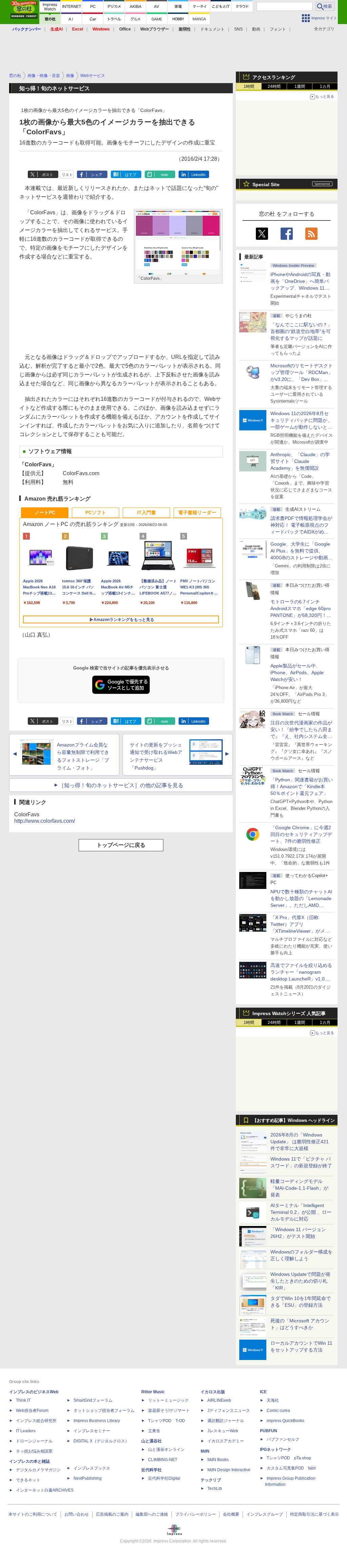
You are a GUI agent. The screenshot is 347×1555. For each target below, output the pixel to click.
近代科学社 (151, 1469)
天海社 (273, 1400)
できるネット (28, 1480)
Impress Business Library (97, 1420)
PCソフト (95, 512)
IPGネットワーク (275, 1449)
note (164, 175)
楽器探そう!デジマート (169, 1410)
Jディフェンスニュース (228, 1410)
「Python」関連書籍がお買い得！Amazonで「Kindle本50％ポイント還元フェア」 (301, 786)
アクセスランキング (273, 77)
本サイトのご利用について (32, 1514)
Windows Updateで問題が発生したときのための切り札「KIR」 (300, 1280)
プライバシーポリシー (195, 1514)
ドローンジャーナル (34, 1441)
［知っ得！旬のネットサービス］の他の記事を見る (121, 785)
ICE (263, 1391)
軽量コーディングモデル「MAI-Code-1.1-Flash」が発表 (299, 1188)
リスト (67, 175)
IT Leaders (26, 1430)
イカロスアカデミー (225, 1441)
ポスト (47, 175)
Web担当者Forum (32, 1410)
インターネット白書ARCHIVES (45, 1490)
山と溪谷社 (151, 1441)
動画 (256, 29)
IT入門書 (146, 512)
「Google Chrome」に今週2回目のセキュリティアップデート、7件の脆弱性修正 (301, 834)
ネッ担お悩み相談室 (34, 1451)
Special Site (266, 184)
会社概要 (231, 1514)
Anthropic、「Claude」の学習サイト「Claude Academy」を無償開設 (300, 461)
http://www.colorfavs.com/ (44, 821)
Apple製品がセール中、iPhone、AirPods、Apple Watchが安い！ (297, 672)
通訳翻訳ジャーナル (225, 1420)
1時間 (249, 86)
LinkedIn (198, 175)
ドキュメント (212, 29)
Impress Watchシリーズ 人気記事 (289, 1013)
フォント (278, 29)
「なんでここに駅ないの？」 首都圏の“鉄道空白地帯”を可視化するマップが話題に (303, 331)
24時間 (274, 86)
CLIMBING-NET (162, 1459)
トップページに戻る (121, 845)
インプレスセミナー (92, 1430)
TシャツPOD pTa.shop (289, 1458)
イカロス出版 (213, 1391)
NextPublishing (88, 1478)
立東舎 (154, 1430)
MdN (205, 1451)
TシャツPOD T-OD (166, 1420)
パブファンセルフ (283, 1439)
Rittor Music (153, 1391)
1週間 (299, 86)
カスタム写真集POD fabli (291, 1468)
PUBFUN (268, 1430)
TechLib (214, 1488)
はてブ (130, 175)
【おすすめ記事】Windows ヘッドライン (293, 1120)
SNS (238, 29)
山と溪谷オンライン (166, 1449)
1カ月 (325, 86)
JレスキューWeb (222, 1430)
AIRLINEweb (219, 1400)
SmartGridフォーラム (93, 1400)
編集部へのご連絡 (152, 1514)
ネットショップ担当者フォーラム (104, 1410)
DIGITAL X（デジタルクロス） (101, 1441)
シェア (96, 175)
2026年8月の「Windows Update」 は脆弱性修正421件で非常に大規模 (299, 1141)
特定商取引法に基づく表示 (314, 1514)
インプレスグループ (264, 1514)
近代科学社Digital (164, 1478)
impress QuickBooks (285, 1420)
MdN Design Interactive (228, 1469)
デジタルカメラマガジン (38, 1469)
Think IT (23, 1400)
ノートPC (45, 512)
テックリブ (211, 1480)
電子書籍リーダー (197, 512)
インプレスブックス (92, 1468)
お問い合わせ (76, 1514)
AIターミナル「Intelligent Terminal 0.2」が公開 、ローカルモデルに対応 (300, 1212)
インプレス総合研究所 (36, 1420)
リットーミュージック (168, 1400)
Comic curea (278, 1410)
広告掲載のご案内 (112, 1514)
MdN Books (218, 1459)
